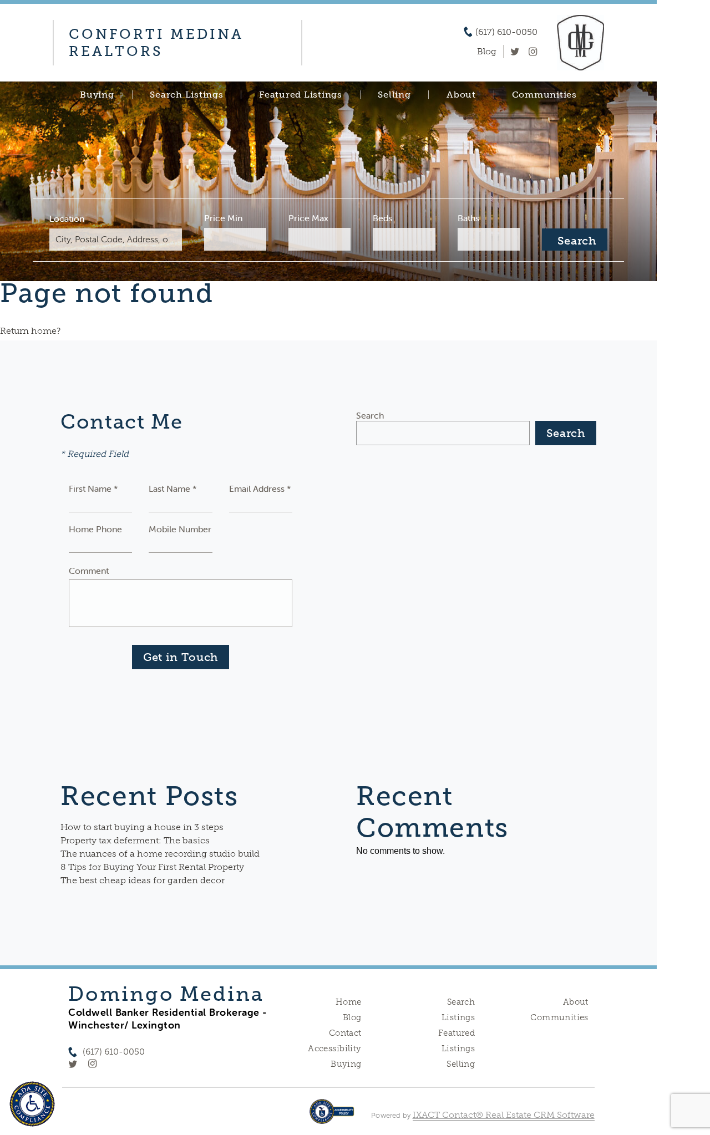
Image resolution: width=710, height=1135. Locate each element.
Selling (394, 94)
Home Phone (95, 529)
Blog (352, 1017)
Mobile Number (180, 529)
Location (66, 218)
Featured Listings (300, 94)
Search (370, 415)
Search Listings (186, 94)
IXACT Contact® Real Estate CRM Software (504, 1114)
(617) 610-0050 (506, 32)
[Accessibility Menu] (32, 1104)
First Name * (93, 488)
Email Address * (260, 488)
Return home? (30, 330)
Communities (544, 94)
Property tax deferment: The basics (135, 840)
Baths (468, 217)
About (461, 94)
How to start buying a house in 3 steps (142, 827)
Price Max (308, 217)
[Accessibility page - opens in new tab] (332, 1117)
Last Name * (173, 488)
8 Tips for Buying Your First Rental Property (152, 867)
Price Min (223, 217)
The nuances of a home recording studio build (160, 853)
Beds (382, 217)
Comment (89, 570)
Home (349, 1002)
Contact (345, 1033)
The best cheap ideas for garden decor (142, 880)
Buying (97, 94)
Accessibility (334, 1048)
